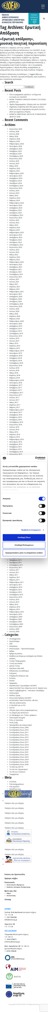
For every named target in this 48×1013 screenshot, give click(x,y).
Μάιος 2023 (13, 225)
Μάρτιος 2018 (14, 378)
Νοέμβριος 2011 (15, 560)
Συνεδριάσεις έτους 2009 (19, 727)
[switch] (42, 506)
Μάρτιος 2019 (14, 348)
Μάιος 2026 (13, 136)
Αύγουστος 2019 (15, 336)
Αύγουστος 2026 (15, 129)
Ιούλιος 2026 (14, 131)
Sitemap (8, 899)
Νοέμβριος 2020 (15, 299)
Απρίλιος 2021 (14, 287)
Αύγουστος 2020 (15, 306)
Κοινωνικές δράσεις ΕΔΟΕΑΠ (20, 698)
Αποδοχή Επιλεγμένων (24, 545)
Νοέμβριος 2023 (15, 210)
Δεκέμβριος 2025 (15, 149)
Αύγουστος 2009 (15, 626)
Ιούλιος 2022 (14, 250)
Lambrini (27, 48)
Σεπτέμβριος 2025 (16, 156)
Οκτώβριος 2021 (15, 272)
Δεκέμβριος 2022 (15, 237)
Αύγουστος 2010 (15, 597)
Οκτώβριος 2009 (15, 622)
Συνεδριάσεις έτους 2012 (19, 735)
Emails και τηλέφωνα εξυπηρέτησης (18, 887)
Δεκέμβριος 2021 (15, 267)
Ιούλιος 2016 (14, 427)
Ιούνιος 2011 (14, 572)
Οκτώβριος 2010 (15, 592)
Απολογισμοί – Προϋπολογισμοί (21, 648)
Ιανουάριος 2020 (15, 323)
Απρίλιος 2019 (14, 346)
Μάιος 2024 (13, 195)
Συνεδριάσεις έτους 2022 (19, 754)
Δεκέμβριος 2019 (15, 326)
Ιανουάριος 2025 (15, 176)
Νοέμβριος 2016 (15, 417)
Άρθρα (11, 651)
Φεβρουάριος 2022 (16, 262)
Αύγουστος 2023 (15, 218)
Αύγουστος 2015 (15, 454)
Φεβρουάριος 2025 (16, 173)
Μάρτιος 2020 (14, 319)
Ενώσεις (12, 678)
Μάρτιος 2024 (14, 200)
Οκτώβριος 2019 (15, 331)
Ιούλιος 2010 (14, 599)
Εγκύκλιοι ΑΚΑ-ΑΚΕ (16, 668)
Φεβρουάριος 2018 (16, 380)
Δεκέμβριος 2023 (15, 208)
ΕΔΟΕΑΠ (14, 77)
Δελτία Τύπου (14, 666)
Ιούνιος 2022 (14, 252)
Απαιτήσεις (13, 646)
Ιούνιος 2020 (14, 311)
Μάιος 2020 (13, 314)
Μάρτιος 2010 (14, 609)
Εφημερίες (13, 683)
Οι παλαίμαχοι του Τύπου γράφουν (23, 715)
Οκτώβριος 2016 (15, 420)
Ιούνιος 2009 (14, 631)
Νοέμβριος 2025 (15, 151)
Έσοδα (11, 681)
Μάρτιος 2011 (14, 580)
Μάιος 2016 (13, 432)
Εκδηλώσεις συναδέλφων (17, 74)
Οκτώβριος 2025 (15, 153)
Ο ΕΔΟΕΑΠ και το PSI (17, 705)
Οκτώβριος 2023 (15, 213)
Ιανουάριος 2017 (15, 412)
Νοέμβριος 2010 (15, 589)
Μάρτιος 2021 (14, 289)
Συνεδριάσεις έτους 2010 (19, 730)
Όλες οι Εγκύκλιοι (16, 720)
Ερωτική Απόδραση (25, 77)
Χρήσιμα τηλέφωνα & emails (34, 17)
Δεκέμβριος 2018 (15, 355)
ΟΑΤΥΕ (12, 708)
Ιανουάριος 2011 (15, 585)
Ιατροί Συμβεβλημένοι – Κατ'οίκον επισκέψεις (26, 690)
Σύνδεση (12, 782)
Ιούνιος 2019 (14, 341)
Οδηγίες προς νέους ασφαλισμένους (23, 710)
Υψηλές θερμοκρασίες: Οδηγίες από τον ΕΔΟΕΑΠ (27, 104)
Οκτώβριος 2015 (15, 449)
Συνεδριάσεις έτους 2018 (19, 745)
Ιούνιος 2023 (14, 222)
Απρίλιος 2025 (14, 168)
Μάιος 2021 (13, 284)
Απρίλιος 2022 (14, 257)
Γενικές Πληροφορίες (17, 661)
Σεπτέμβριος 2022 (16, 245)
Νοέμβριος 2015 (15, 447)
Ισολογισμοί (14, 693)
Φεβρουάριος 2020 (16, 321)
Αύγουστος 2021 (15, 277)
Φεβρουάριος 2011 (16, 582)
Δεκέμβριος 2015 (15, 444)
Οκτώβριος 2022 (15, 242)
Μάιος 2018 (13, 373)
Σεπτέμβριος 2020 (16, 304)
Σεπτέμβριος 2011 (16, 565)
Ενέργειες (13, 673)
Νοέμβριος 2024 (15, 181)
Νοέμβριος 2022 (15, 240)
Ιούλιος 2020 (14, 309)
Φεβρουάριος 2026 (16, 144)
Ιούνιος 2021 (14, 282)
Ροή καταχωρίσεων (16, 784)
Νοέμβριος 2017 (15, 388)
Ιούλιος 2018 (14, 368)
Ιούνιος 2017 (14, 400)
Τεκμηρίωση (14, 774)
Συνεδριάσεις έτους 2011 (19, 732)
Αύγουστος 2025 (15, 158)
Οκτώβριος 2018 (15, 360)
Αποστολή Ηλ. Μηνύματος (15, 885)
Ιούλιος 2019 (14, 338)
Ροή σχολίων (14, 786)
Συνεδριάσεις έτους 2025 (19, 762)
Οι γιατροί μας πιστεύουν (19, 713)
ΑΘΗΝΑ (8, 908)
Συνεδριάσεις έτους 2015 (19, 737)
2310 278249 (11, 951)
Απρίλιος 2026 (14, 139)
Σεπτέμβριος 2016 (16, 422)
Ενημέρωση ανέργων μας (18, 676)
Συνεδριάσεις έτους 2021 (19, 752)
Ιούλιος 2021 (14, 279)
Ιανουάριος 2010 (15, 614)
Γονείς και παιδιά (15, 663)
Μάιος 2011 (13, 575)
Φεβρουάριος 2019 (16, 351)
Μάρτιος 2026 (14, 141)
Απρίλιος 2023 (14, 227)
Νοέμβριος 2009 (15, 619)
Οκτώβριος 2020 (15, 301)
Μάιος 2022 (13, 254)
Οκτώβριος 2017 (15, 390)
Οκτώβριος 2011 (15, 562)
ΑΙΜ (10, 644)
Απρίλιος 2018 (14, 375)
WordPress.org (15, 789)
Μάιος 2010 (13, 604)
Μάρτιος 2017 (14, 407)
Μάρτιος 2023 (14, 230)
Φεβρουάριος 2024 (16, 203)
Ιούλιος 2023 (14, 220)
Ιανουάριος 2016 (15, 442)
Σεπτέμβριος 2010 (16, 594)
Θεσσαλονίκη (11, 896)
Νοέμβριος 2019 (15, 328)
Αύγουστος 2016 (15, 424)
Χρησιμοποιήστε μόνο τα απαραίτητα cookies (24, 553)
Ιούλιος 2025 (14, 161)
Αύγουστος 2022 (15, 247)
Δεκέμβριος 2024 (15, 178)
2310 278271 (12, 939)
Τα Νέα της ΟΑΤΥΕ (16, 767)
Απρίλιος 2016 (14, 434)
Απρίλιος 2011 (14, 577)
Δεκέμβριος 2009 (15, 617)
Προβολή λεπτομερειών (31, 530)
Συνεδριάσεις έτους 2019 (19, 747)
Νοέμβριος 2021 (15, 269)
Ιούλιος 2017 (14, 397)
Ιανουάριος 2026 (15, 146)
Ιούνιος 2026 (14, 134)
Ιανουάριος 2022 (15, 264)
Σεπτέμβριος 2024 (16, 186)
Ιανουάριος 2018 (15, 383)
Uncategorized (14, 639)
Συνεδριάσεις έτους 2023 (19, 757)
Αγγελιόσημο (14, 641)
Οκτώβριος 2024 (15, 183)
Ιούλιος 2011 (14, 570)
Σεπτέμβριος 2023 (16, 215)
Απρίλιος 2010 (14, 607)
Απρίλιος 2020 (14, 316)
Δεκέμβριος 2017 (15, 385)
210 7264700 (12, 917)
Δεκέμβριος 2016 (15, 415)
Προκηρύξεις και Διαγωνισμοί (20, 725)
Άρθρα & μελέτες (15, 653)
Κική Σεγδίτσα (39, 77)
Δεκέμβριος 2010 (15, 587)
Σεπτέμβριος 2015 (16, 452)
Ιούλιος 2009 (14, 629)
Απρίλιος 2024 (14, 198)
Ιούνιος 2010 (14, 602)
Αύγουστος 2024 (15, 188)
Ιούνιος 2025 (14, 163)
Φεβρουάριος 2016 (16, 439)
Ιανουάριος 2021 (15, 294)
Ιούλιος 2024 (14, 190)
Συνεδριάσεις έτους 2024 (19, 759)
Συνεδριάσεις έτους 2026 (19, 764)
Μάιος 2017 (13, 402)
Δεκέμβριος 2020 (15, 296)
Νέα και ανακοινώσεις (17, 703)
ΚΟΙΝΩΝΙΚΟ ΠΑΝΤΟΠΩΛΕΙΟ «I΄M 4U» (23, 700)
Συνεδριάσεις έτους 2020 (19, 749)
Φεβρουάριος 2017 (16, 410)
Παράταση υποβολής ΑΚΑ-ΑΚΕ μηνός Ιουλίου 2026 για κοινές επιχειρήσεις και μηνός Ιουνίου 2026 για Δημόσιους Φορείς (27, 109)
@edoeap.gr (11, 920)
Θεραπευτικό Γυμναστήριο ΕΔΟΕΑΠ (23, 685)
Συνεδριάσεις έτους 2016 (19, 740)
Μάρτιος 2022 (14, 259)
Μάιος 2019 (13, 343)
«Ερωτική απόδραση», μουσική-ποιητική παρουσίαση (23, 41)
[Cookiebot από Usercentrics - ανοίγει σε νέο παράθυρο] (35, 458)
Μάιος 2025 (13, 166)
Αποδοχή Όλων (24, 537)
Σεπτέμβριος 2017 (16, 392)
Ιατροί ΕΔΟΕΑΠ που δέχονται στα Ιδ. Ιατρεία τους (28, 688)
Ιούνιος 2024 (14, 193)
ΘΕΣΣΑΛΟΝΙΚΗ (11, 930)
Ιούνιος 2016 (14, 429)
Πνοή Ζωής (13, 722)
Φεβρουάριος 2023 (16, 232)
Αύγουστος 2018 (15, 365)
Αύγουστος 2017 (15, 395)
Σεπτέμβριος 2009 (16, 624)
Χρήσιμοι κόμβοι (11, 878)
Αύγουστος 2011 (15, 567)
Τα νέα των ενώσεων (17, 772)
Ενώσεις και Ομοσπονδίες (15, 874)
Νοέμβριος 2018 (15, 358)
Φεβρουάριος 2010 (16, 612)
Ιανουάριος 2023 (15, 235)
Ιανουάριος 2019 (15, 353)
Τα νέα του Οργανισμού (18, 769)
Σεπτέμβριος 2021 (16, 274)
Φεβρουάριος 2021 (16, 291)
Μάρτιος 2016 (14, 437)
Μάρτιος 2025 (14, 171)
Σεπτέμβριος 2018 (16, 363)
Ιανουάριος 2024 (15, 205)
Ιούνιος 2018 (14, 370)
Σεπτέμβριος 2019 (16, 333)
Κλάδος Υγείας (14, 695)
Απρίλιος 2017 (14, 405)
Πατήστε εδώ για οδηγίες (14, 803)
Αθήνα (9, 893)
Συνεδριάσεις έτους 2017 (19, 742)
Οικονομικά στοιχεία (17, 717)
